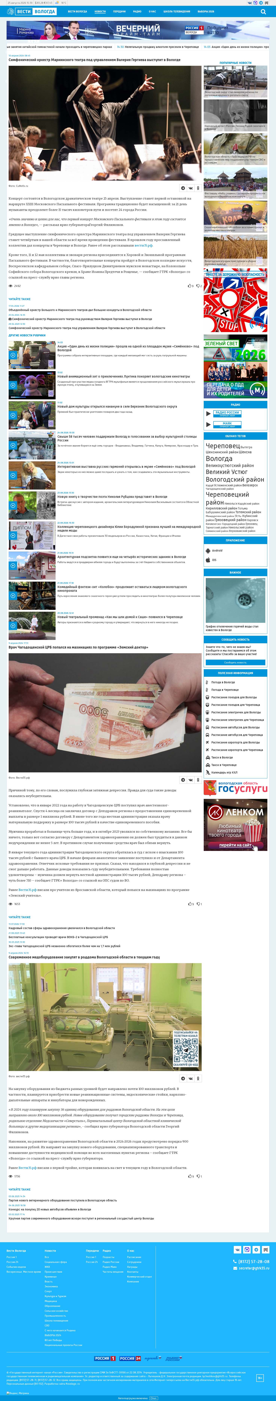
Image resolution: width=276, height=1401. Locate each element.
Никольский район (241, 527)
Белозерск (250, 485)
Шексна (245, 452)
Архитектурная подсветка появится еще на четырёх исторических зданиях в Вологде (121, 557)
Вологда (219, 458)
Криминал (51, 1276)
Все (47, 1257)
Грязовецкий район (231, 520)
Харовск (252, 520)
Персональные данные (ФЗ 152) (25, 1383)
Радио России (111, 1261)
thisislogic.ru (73, 1383)
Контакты (132, 1271)
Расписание (134, 1257)
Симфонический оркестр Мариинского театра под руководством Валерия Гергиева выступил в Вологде (82, 319)
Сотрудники (134, 1261)
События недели (16, 1266)
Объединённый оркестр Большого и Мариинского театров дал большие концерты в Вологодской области (80, 310)
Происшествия (53, 1271)
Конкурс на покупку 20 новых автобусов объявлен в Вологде (50, 1209)
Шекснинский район (222, 452)
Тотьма (242, 508)
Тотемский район (248, 512)
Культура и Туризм (55, 1296)
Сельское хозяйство (56, 1310)
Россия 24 (12, 1261)
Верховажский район (242, 531)
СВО (47, 1325)
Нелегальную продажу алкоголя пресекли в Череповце (66, 47)
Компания (133, 1281)
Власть (49, 1281)
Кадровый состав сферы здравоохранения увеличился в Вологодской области (62, 928)
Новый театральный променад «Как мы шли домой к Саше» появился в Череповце (120, 617)
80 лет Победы (53, 1340)
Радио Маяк (110, 1266)
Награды (132, 1266)
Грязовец (251, 524)
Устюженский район (228, 485)
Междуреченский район (220, 516)
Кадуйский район (248, 503)
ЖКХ (47, 1266)
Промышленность (55, 1315)
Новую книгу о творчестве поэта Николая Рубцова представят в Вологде (112, 497)
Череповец (223, 446)
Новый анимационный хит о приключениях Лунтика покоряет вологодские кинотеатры (123, 376)
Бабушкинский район (220, 512)
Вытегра (246, 447)
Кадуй (209, 485)
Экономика (51, 1286)
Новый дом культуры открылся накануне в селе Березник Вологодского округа (117, 406)
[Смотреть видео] (32, 355)
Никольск (231, 503)
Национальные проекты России (63, 1345)
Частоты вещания (113, 1271)
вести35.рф (143, 245)
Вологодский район (235, 479)
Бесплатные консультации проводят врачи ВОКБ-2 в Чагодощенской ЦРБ (58, 937)
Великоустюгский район (230, 465)
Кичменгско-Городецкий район (225, 524)
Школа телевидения (177, 11)
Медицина (51, 1301)
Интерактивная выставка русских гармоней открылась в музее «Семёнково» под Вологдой (126, 467)
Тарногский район (217, 527)
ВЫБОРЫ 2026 (206, 11)
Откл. (154, 1398)
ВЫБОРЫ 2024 (53, 1335)
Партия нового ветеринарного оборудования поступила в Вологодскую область (63, 1200)
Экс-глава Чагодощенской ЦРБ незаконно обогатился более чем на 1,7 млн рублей (64, 946)
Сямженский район (217, 530)
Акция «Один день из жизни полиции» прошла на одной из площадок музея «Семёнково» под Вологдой (186, 47)
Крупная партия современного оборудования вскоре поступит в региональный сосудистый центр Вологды (81, 1218)
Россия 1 (12, 1257)
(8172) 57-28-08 (253, 1261)
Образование (52, 1305)
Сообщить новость (235, 662)
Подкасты (108, 1257)
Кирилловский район (221, 508)
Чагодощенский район (220, 488)
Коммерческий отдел (139, 1276)
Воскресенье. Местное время (24, 1271)
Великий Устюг (227, 471)
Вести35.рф (28, 890)
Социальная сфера (56, 1261)
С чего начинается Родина (60, 1330)
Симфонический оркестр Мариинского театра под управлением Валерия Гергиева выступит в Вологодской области (87, 328)
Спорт (48, 1291)
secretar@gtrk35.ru (254, 1268)
